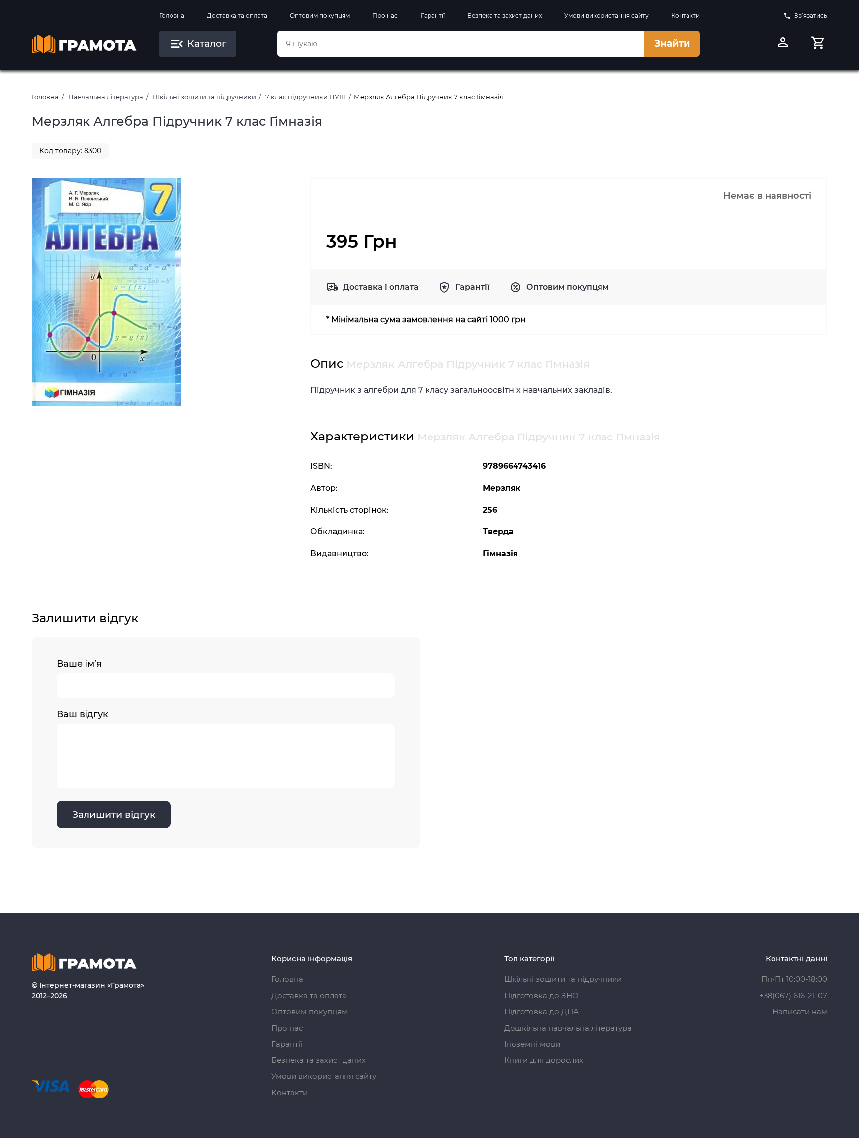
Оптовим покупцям (320, 15)
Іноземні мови (532, 1044)
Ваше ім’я (79, 663)
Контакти (685, 15)
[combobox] (460, 44)
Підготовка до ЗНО (541, 995)
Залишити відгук (113, 814)
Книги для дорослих (543, 1060)
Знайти (672, 43)
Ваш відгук (82, 714)
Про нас (385, 15)
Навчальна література (105, 97)
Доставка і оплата (381, 287)
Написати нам (800, 1011)
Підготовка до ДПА (541, 1011)
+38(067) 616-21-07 (793, 995)
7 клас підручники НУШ (305, 97)
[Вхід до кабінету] (783, 43)
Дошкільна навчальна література (568, 1028)
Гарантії (433, 15)
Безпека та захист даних (504, 15)
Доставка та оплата (237, 15)
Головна (171, 15)
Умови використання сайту (606, 15)
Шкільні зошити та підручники (204, 97)
